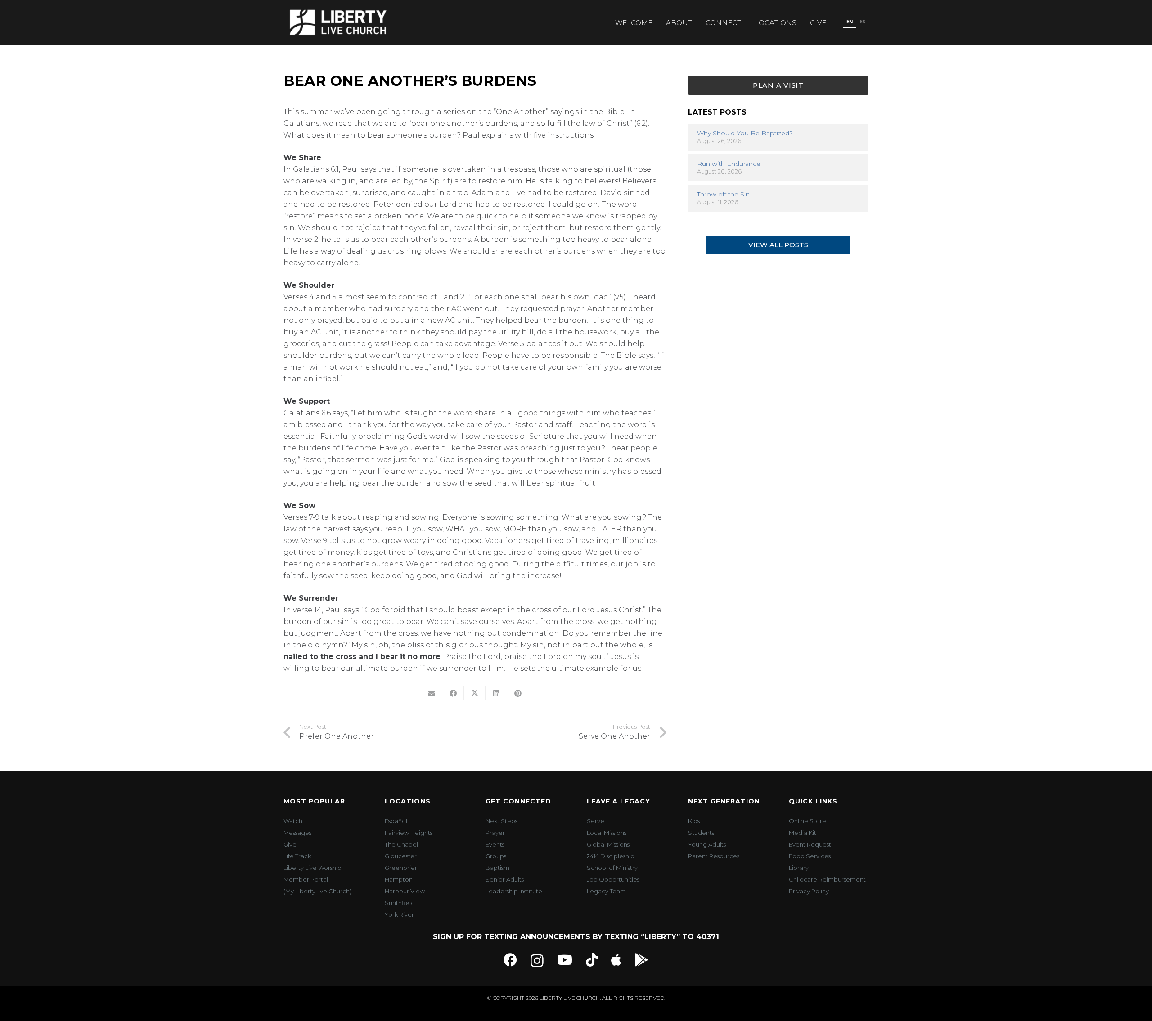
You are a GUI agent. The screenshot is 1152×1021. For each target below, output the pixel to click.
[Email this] (431, 693)
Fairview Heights (408, 832)
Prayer (495, 832)
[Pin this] (518, 693)
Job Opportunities (613, 879)
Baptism (497, 867)
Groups (496, 856)
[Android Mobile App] (641, 960)
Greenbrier (401, 867)
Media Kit (802, 832)
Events (495, 844)
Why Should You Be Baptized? (745, 133)
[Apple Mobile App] (616, 960)
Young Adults (707, 844)
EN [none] (849, 21)
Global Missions (608, 844)
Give (290, 844)
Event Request (810, 844)
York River (399, 914)
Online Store (807, 821)
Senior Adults (505, 879)
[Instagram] (537, 960)
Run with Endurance (728, 164)
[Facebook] (510, 960)
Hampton (399, 879)
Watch (293, 821)
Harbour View (405, 891)
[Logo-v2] (338, 22)
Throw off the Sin (723, 194)
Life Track (297, 856)
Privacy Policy (809, 891)
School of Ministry (612, 867)
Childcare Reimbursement (827, 879)
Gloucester (401, 856)
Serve (595, 821)
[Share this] (453, 693)
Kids (694, 821)
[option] (862, 22)
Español (396, 821)
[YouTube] (564, 960)
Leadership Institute (514, 891)
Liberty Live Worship (313, 867)
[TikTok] (592, 960)
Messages (297, 832)
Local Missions (606, 832)
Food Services (810, 856)
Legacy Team (606, 891)
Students (701, 832)
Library (799, 867)
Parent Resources (713, 856)
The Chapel (401, 844)
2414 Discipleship (610, 856)
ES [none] (862, 21)
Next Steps (502, 821)
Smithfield (400, 902)
